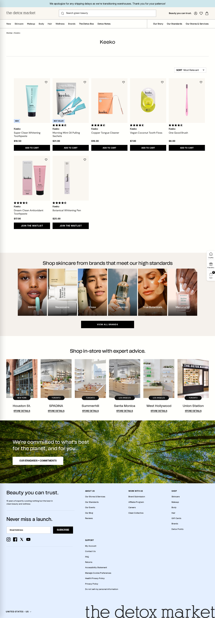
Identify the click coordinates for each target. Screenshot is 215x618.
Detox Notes (104, 23)
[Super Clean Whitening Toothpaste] (32, 101)
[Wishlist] (201, 13)
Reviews (89, 518)
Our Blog (89, 513)
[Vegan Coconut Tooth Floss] (148, 101)
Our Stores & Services (197, 23)
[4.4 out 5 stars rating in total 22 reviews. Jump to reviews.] (99, 125)
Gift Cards (176, 518)
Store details (22, 411)
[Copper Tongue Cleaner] (109, 101)
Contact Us (90, 551)
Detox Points (177, 529)
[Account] (195, 13)
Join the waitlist (32, 225)
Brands (71, 23)
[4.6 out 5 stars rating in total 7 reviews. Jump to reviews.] (176, 125)
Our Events (90, 507)
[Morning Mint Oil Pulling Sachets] (71, 101)
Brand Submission (136, 497)
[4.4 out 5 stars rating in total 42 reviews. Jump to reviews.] (60, 203)
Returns (88, 562)
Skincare (19, 23)
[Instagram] (8, 539)
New (8, 23)
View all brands (107, 324)
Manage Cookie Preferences (98, 573)
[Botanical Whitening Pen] (71, 178)
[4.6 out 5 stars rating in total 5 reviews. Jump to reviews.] (21, 203)
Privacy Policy (91, 584)
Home (9, 33)
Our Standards (174, 23)
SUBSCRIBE (63, 530)
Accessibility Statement (96, 567)
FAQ (87, 557)
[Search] (62, 13)
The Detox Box (86, 23)
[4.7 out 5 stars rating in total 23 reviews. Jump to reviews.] (60, 125)
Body (41, 23)
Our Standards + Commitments (38, 461)
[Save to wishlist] (46, 82)
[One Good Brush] (187, 101)
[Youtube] (28, 539)
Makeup (31, 23)
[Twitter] (22, 539)
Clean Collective (135, 513)
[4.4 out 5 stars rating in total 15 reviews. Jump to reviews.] (137, 125)
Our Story (158, 23)
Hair (50, 23)
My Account (90, 546)
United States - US (17, 611)
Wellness (60, 23)
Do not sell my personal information (101, 589)
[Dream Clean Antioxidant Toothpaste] (32, 178)
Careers (132, 507)
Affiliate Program (136, 502)
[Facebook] (15, 539)
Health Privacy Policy (95, 578)
